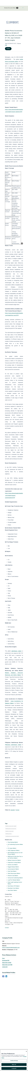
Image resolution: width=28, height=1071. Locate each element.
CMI (6, 45)
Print (3, 958)
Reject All (14, 1064)
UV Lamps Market (12, 848)
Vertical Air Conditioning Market (15, 877)
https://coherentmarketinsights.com (11, 947)
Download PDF (5, 960)
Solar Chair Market (12, 871)
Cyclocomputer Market (13, 869)
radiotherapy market (16, 651)
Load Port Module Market (14, 880)
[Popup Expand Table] (22, 243)
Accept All (14, 1068)
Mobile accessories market (11, 826)
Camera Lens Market (13, 864)
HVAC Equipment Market (14, 850)
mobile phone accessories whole (12, 836)
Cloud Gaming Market (13, 842)
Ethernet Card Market (13, 875)
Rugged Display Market (13, 867)
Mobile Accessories (9, 831)
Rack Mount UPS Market (14, 886)
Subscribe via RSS (6, 962)
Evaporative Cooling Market (14, 862)
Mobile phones (8, 833)
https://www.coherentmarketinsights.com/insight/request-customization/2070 (14, 495)
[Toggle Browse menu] (23, 8)
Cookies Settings (14, 1060)
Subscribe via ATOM (7, 964)
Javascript (5, 967)
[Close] (26, 1051)
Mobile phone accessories (11, 828)
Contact (7, 927)
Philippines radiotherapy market (13, 744)
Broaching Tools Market (13, 888)
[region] (14, 1060)
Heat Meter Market (12, 890)
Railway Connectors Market (14, 860)
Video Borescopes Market (14, 873)
